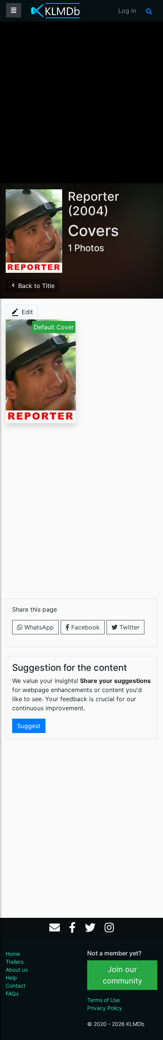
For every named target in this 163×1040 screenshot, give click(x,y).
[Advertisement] (81, 101)
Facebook (84, 627)
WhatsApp (38, 627)
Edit (26, 312)
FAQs (12, 993)
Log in (127, 10)
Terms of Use (103, 1000)
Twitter (128, 627)
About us (17, 969)
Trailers (15, 961)
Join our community (122, 975)
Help (11, 977)
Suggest (29, 726)
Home (13, 953)
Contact (15, 985)
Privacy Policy (104, 1008)
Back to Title (35, 286)
